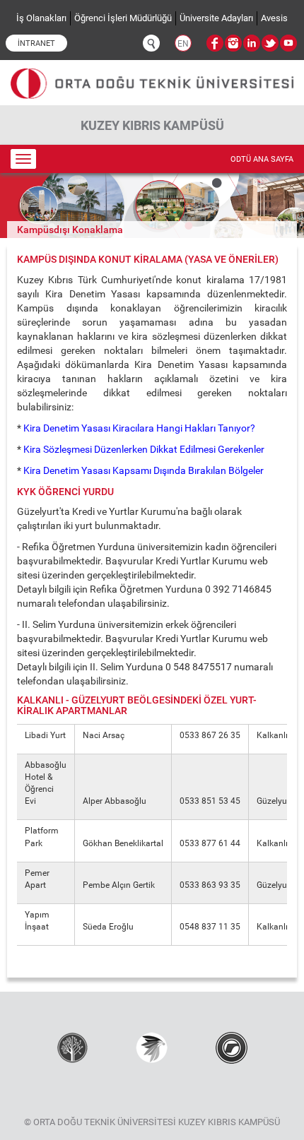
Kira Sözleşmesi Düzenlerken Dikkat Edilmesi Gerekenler (143, 449)
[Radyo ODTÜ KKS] (232, 1046)
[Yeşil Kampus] (152, 1046)
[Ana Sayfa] (152, 77)
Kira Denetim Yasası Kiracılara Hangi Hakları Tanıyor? (140, 428)
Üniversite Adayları (216, 18)
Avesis (274, 18)
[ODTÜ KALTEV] (72, 1046)
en (183, 44)
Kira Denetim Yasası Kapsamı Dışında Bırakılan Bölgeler (142, 470)
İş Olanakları (41, 18)
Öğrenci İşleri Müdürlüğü (123, 18)
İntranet (36, 43)
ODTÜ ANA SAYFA (261, 159)
